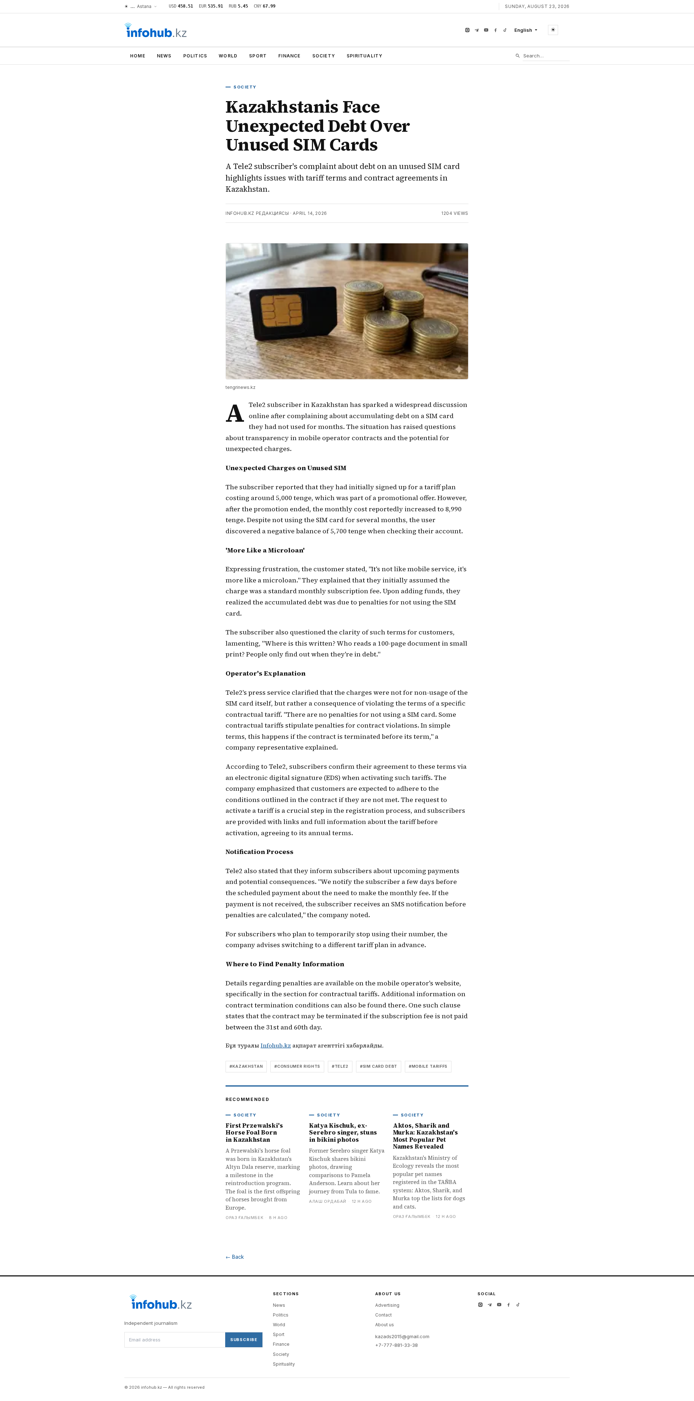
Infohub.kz (276, 1045)
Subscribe (243, 1339)
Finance (289, 55)
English (523, 30)
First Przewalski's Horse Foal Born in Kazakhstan (254, 1132)
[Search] (517, 55)
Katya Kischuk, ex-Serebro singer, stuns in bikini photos (343, 1132)
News (164, 55)
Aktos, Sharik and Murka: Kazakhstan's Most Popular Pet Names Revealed (425, 1136)
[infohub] (155, 30)
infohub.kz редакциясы (257, 213)
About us (384, 1324)
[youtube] (486, 30)
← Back (235, 1257)
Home (137, 55)
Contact (383, 1315)
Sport (258, 55)
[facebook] (495, 30)
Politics (195, 55)
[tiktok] (505, 30)
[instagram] (467, 30)
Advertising (387, 1305)
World (228, 55)
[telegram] (477, 30)
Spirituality (364, 55)
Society (323, 55)
